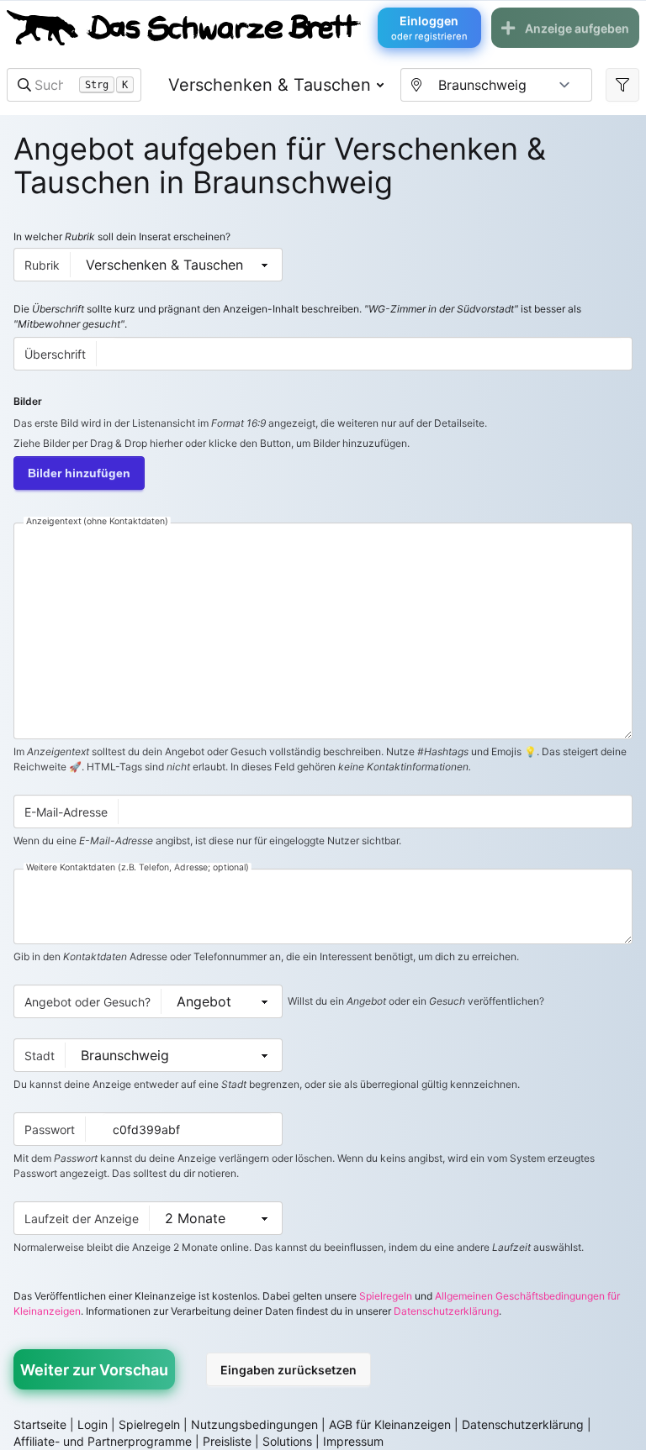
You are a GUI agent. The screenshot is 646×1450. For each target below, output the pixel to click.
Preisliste (227, 1441)
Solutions (287, 1441)
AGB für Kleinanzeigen (390, 1424)
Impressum (353, 1441)
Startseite (39, 1424)
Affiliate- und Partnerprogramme (102, 1441)
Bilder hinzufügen (79, 473)
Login (92, 1424)
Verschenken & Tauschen (269, 85)
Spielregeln (385, 1296)
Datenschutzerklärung (446, 1311)
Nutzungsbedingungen (254, 1424)
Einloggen (429, 27)
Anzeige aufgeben (577, 28)
